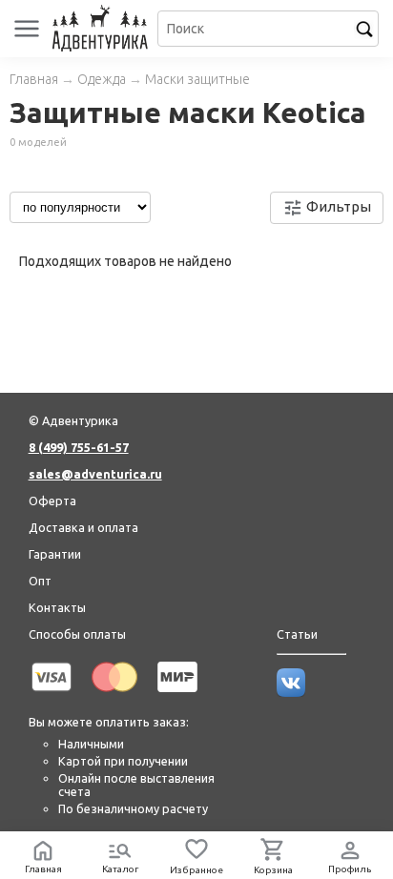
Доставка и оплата (83, 527)
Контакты (57, 607)
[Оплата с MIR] (177, 695)
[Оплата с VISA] (51, 695)
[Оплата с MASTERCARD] (114, 695)
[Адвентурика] (102, 28)
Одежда (101, 79)
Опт (40, 580)
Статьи (297, 634)
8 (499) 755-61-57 (79, 447)
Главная (34, 79)
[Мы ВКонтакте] (291, 692)
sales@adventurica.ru (95, 473)
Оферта (52, 500)
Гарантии (55, 554)
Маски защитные (197, 79)
